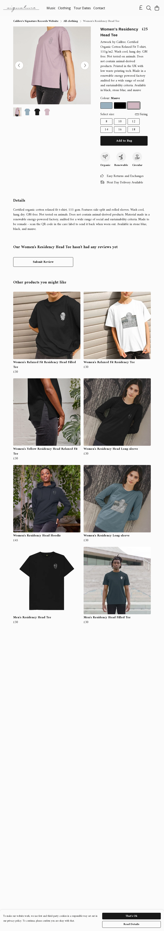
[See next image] (85, 65)
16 (120, 129)
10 (120, 121)
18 (133, 129)
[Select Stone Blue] (106, 105)
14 (106, 129)
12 (133, 121)
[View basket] (157, 8)
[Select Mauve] (134, 105)
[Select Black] (120, 105)
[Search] (149, 8)
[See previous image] (19, 65)
